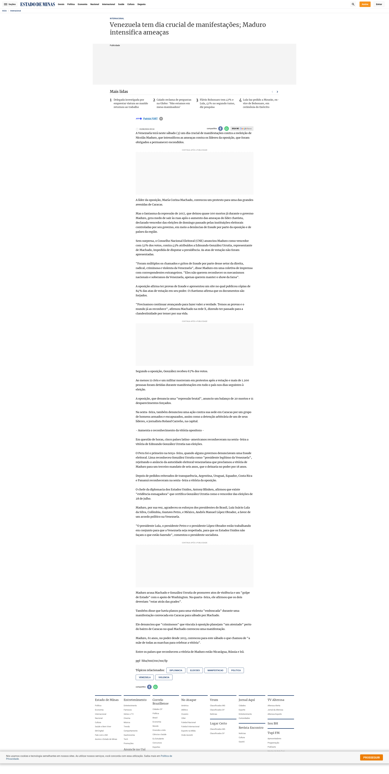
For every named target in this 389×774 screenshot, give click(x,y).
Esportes (156, 747)
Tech (126, 739)
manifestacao (215, 670)
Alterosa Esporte (275, 714)
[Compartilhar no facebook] (220, 128)
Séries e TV (129, 714)
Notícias (213, 714)
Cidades (242, 705)
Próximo (277, 92)
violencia (163, 677)
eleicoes (195, 670)
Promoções (129, 743)
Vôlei (183, 718)
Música (127, 722)
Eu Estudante (158, 739)
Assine (365, 4)
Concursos (157, 743)
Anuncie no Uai (134, 749)
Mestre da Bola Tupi (276, 751)
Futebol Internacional (190, 726)
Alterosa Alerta (274, 705)
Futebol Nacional (188, 722)
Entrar (379, 4)
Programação (273, 743)
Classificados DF (217, 710)
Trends (127, 726)
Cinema (127, 718)
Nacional (94, 4)
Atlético (184, 710)
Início (4, 11)
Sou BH (273, 723)
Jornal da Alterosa (275, 710)
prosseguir (371, 757)
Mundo (155, 726)
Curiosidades (244, 718)
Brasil (155, 718)
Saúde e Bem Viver (103, 726)
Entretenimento (130, 705)
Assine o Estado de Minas (106, 739)
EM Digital (99, 731)
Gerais (61, 4)
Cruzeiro (184, 714)
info (161, 119)
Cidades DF (157, 709)
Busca (353, 4)
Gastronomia (129, 735)
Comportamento (131, 731)
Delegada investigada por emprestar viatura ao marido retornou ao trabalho (131, 103)
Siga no (235, 129)
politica (236, 670)
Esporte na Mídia (188, 731)
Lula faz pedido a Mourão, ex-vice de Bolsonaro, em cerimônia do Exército (261, 103)
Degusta (142, 4)
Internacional (108, 4)
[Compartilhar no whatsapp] (226, 128)
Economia (82, 4)
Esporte (242, 710)
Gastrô (241, 742)
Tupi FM (274, 733)
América (184, 705)
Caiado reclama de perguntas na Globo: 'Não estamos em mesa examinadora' (174, 103)
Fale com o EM (101, 735)
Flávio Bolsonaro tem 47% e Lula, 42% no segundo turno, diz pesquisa (217, 103)
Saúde (121, 4)
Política (71, 4)
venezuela (145, 677)
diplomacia (176, 670)
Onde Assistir (187, 735)
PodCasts (272, 747)
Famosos (128, 710)
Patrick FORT (150, 118)
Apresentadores (274, 738)
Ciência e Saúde (159, 734)
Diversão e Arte (159, 730)
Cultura (130, 4)
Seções (12, 4)
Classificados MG (217, 705)
